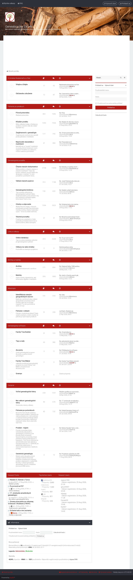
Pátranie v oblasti (22, 311)
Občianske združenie (24, 93)
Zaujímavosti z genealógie (26, 133)
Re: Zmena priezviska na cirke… (69, 133)
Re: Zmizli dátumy (65, 332)
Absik (71, 343)
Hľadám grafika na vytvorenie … (69, 392)
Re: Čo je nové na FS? (66, 238)
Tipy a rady (20, 341)
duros (71, 86)
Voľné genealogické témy (26, 392)
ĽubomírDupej (74, 249)
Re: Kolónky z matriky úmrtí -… (69, 167)
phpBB (12, 577)
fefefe (71, 429)
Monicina (72, 114)
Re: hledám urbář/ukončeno (68, 190)
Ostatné (11, 385)
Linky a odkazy (13, 232)
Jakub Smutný (74, 218)
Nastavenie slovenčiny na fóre (69, 84)
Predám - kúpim (22, 428)
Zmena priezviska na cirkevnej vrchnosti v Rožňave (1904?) (20, 502)
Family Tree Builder (23, 332)
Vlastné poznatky (22, 217)
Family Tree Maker (23, 361)
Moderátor (29, 551)
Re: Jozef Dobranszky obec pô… (69, 181)
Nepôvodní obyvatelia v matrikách (25, 143)
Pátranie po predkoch (16, 106)
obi (70, 134)
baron (71, 268)
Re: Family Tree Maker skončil (69, 361)
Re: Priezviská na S (65, 142)
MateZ (71, 393)
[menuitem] (20, 3)
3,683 (52, 482)
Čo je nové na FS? (16, 486)
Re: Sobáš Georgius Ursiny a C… (69, 410)
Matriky (19, 275)
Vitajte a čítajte (22, 84)
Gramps (19, 373)
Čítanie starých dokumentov (27, 167)
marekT (72, 363)
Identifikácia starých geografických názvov (24, 296)
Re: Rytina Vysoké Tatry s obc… (69, 428)
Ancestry (19, 350)
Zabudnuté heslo (59, 532)
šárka (71, 192)
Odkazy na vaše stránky (25, 247)
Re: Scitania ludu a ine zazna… (69, 204)
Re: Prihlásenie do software (68, 350)
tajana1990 (73, 559)
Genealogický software (16, 326)
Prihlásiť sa (13, 528)
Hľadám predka (22, 122)
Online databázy (22, 238)
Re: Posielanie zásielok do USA (69, 454)
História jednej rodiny (66, 247)
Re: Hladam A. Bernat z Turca (68, 122)
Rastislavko (73, 168)
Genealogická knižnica (24, 190)
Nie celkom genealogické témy (25, 402)
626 (51, 501)
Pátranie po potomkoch (25, 410)
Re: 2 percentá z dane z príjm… (69, 93)
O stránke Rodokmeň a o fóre (19, 78)
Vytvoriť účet (22, 528)
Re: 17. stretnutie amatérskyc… (69, 401)
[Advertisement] (66, 54)
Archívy (19, 266)
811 (51, 496)
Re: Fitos (62, 113)
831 (51, 492)
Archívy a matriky (14, 260)
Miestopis (12, 288)
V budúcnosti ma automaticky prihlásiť (21, 536)
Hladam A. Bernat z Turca (19, 480)
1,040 (52, 487)
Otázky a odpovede (23, 204)
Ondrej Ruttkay (74, 455)
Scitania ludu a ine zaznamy (20, 510)
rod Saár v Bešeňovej (66, 311)
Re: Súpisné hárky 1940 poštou (69, 266)
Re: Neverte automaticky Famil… (69, 217)
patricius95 (73, 412)
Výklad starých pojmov (25, 181)
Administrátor (20, 551)
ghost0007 (72, 123)
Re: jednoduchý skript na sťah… (69, 341)
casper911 (72, 402)
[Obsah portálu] (10, 17)
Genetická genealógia (24, 454)
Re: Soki (62, 295)
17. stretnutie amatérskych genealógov (19, 494)
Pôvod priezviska (22, 113)
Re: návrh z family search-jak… (69, 275)
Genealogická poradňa (16, 160)
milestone (72, 144)
